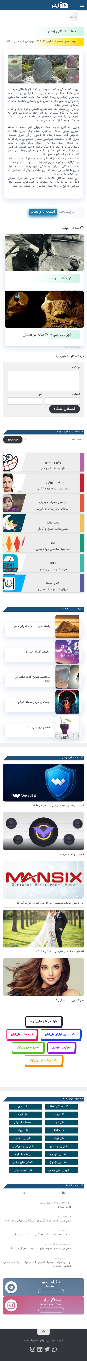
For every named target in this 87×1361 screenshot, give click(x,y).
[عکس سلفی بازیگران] (28, 1052)
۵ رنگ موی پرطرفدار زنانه (69, 1000)
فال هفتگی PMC (59, 1107)
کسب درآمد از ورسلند (71, 854)
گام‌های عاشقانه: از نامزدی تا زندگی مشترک (60, 951)
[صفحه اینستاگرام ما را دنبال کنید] (32, 1349)
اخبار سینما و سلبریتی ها (43, 1021)
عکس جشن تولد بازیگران (43, 1060)
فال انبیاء (59, 1138)
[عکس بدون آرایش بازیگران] (60, 1039)
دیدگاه (76, 367)
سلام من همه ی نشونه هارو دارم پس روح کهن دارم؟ (41, 1248)
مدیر (67, 41)
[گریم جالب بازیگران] (21, 1039)
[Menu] (82, 5)
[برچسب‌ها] (64, 1193)
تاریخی (72, 17)
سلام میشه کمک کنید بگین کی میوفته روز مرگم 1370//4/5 (38, 1221)
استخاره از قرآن (23, 1122)
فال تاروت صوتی (23, 1170)
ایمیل (76, 394)
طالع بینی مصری (22, 1138)
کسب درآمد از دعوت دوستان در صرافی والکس (57, 806)
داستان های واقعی (22, 1162)
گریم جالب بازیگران (22, 1034)
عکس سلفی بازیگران (27, 1047)
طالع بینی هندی (59, 1146)
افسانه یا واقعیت (43, 211)
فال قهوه (23, 1114)
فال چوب (59, 1114)
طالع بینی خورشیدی (23, 1146)
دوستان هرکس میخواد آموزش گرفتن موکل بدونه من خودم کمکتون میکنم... (37, 1264)
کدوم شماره (64, 1207)
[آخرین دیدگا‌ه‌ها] (23, 1193)
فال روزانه (22, 1130)
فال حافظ (59, 1130)
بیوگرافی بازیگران (61, 1047)
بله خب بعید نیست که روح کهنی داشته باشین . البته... (40, 1235)
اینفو (42, 1340)
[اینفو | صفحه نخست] (56, 5)
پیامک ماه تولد (22, 1154)
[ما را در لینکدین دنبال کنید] (40, 1349)
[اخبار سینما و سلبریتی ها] (43, 1026)
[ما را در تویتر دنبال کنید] (47, 1349)
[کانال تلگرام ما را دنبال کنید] (54, 1349)
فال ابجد (59, 1122)
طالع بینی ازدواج (59, 1154)
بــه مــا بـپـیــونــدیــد (51, 1291)
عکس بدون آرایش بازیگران (60, 1034)
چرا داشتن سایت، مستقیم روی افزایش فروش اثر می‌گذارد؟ (50, 903)
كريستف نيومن (61, 278)
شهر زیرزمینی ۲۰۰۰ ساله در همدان (47, 334)
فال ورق (22, 1107)
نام (39, 394)
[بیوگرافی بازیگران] (61, 1052)
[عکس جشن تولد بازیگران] (43, 1065)
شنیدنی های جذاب (59, 1170)
